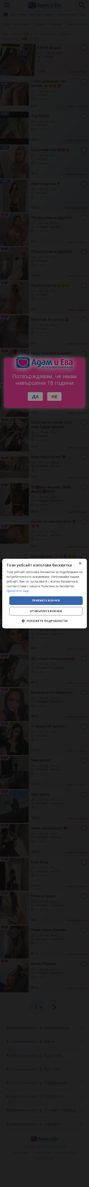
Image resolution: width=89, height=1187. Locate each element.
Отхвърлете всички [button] (46, 611)
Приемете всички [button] (46, 600)
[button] (44, 620)
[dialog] (44, 593)
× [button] (80, 563)
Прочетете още (17, 591)
